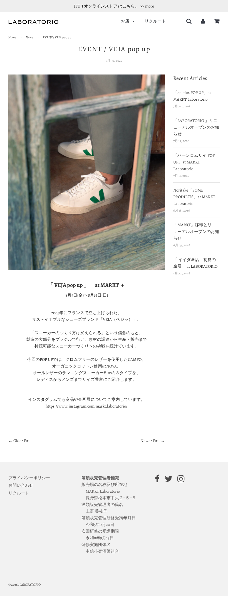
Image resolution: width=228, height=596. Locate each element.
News (29, 37)
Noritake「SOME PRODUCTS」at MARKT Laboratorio (194, 196)
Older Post (22, 440)
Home (12, 37)
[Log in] (203, 21)
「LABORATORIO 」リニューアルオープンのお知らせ (196, 127)
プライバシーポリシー (29, 478)
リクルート (155, 21)
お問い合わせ (20, 485)
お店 (125, 21)
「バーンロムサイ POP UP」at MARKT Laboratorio (194, 162)
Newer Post (150, 440)
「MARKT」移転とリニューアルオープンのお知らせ (196, 231)
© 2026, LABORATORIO (24, 584)
